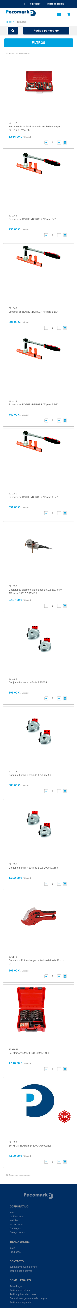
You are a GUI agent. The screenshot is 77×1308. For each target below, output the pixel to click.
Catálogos (15, 1228)
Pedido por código (46, 30)
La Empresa (16, 1216)
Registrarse (34, 4)
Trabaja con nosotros (21, 1271)
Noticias (14, 1220)
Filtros (38, 42)
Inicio (9, 22)
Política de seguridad (21, 1302)
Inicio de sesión (55, 4)
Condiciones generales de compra (28, 1298)
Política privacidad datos (23, 1294)
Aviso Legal (16, 1286)
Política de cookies (20, 1290)
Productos (15, 1252)
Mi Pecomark (17, 1224)
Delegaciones (17, 1232)
